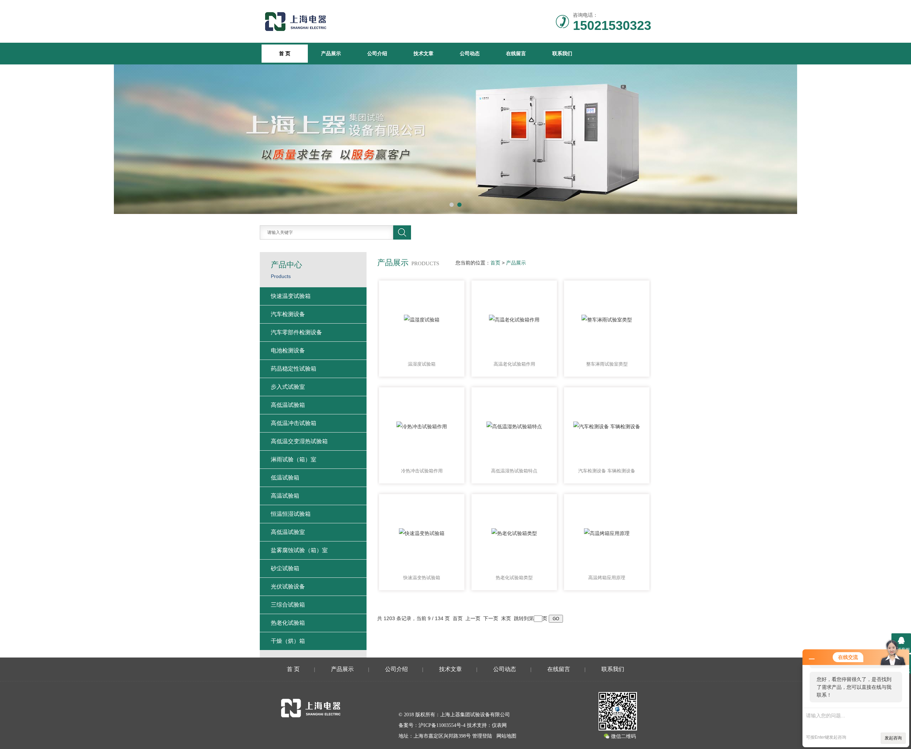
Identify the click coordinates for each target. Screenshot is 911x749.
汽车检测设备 (288, 314)
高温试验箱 (285, 496)
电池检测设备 (288, 350)
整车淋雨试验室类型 (607, 364)
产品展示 (331, 53)
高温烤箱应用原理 (606, 577)
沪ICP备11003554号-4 (441, 725)
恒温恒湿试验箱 (291, 514)
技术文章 (423, 53)
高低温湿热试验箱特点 (514, 470)
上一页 (472, 618)
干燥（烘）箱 (288, 641)
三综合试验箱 (288, 605)
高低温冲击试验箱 (293, 423)
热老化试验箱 (288, 623)
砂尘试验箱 (285, 568)
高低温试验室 (288, 532)
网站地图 (506, 736)
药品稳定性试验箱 (293, 369)
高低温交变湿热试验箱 (299, 441)
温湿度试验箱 (422, 364)
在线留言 (516, 53)
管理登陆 (482, 736)
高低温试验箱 (288, 405)
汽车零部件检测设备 (296, 332)
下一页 (490, 618)
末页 (506, 618)
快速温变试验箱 (291, 296)
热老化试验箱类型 (514, 577)
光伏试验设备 (288, 586)
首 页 (293, 669)
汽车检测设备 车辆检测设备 (606, 470)
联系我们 (562, 53)
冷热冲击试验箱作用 (422, 470)
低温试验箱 (285, 478)
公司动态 (470, 53)
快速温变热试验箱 (421, 577)
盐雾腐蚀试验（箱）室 (299, 550)
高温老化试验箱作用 (514, 364)
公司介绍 (377, 53)
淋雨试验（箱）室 (293, 459)
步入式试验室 (288, 387)
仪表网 (499, 725)
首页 (495, 263)
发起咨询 (893, 737)
